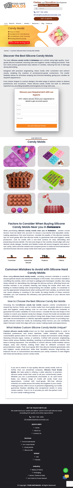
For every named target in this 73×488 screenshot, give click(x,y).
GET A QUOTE (46, 18)
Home (6, 23)
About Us (11, 23)
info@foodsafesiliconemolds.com (48, 15)
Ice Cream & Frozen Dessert (37, 478)
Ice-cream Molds (29, 444)
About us (37, 431)
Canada (37, 460)
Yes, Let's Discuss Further (36, 126)
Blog (43, 23)
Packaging (37, 473)
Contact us (49, 23)
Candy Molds (28, 447)
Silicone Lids (29, 450)
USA (37, 457)
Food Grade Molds (28, 442)
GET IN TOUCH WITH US (36, 408)
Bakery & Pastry (37, 470)
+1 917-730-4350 (41, 12)
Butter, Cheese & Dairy (37, 475)
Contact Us (37, 433)
